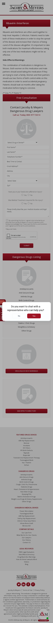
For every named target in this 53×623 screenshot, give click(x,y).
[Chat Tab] (26, 311)
